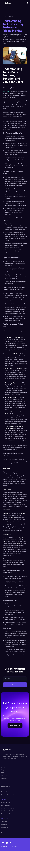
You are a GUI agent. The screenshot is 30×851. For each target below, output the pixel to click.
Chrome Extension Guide (9, 789)
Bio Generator (5, 805)
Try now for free (15, 725)
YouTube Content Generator (10, 795)
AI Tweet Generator (7, 808)
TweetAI (4, 821)
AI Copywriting (5, 802)
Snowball (4, 830)
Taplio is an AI (7, 91)
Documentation (6, 786)
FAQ (2, 773)
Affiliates (4, 778)
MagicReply (4, 827)
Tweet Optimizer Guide (8, 792)
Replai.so (4, 824)
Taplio (3, 833)
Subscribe (15, 685)
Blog (2, 770)
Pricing (3, 767)
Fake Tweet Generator (8, 814)
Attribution (4, 776)
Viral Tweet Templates (8, 811)
